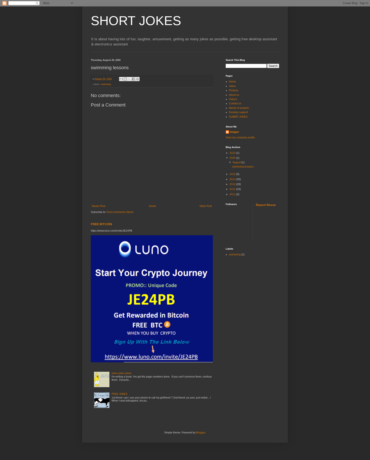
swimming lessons (243, 166)
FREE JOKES (119, 394)
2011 (233, 194)
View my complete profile (240, 137)
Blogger (200, 432)
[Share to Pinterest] (137, 79)
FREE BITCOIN (101, 224)
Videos (233, 99)
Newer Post (98, 206)
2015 (233, 174)
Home (152, 206)
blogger (234, 131)
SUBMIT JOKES (238, 116)
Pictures (233, 90)
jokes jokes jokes (121, 373)
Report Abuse (266, 205)
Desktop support (238, 112)
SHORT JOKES (136, 20)
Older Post (206, 206)
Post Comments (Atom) (120, 212)
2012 (233, 189)
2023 (233, 152)
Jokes (232, 86)
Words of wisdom (239, 107)
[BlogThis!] (125, 79)
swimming (106, 84)
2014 (233, 179)
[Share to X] (129, 79)
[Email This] (121, 79)
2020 (233, 157)
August (237, 162)
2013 (233, 184)
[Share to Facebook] (133, 79)
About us (234, 94)
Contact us (235, 103)
